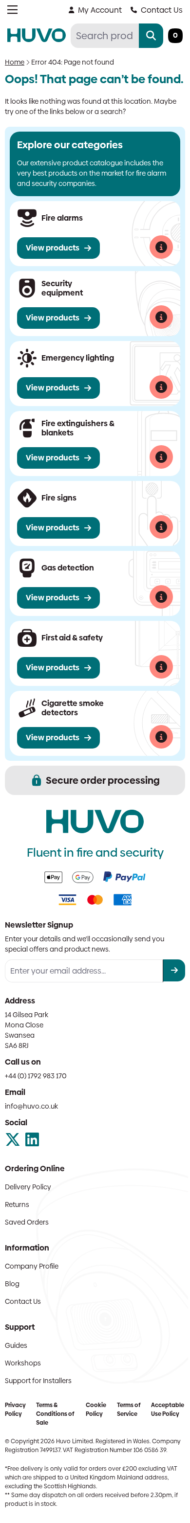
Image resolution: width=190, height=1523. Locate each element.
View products (52, 247)
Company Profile (31, 1266)
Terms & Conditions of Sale (55, 1414)
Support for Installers (38, 1381)
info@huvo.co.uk (31, 1106)
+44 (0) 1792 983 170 (36, 1076)
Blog (12, 1284)
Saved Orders (27, 1222)
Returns (17, 1204)
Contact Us (162, 10)
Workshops (23, 1363)
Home (14, 62)
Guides (16, 1345)
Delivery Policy (28, 1187)
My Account (100, 10)
